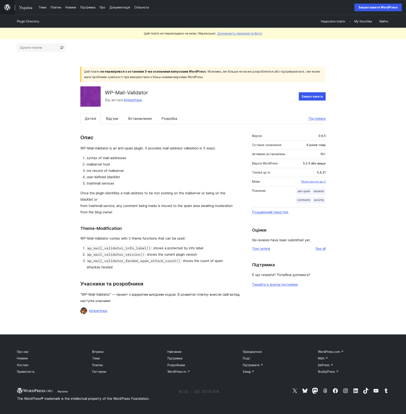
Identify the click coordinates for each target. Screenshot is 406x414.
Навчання (174, 351)
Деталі (90, 118)
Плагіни (97, 365)
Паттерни (99, 371)
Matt (323, 358)
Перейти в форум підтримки (275, 284)
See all (320, 248)
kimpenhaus (133, 100)
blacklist (319, 191)
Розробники (176, 365)
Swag (248, 371)
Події (246, 358)
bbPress (325, 365)
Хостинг (23, 365)
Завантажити (312, 96)
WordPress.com (331, 351)
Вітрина (97, 351)
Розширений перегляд (270, 212)
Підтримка (317, 118)
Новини (22, 358)
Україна (62, 391)
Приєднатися (252, 351)
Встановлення (140, 118)
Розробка (169, 118)
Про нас (23, 351)
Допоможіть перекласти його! (239, 33)
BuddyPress (328, 371)
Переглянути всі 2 (313, 181)
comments (303, 199)
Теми (96, 358)
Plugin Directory (28, 21)
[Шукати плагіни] (62, 47)
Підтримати (253, 365)
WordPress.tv (178, 371)
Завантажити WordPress (378, 7)
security (319, 199)
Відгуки (112, 118)
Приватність (26, 371)
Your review (261, 248)
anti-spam (304, 191)
